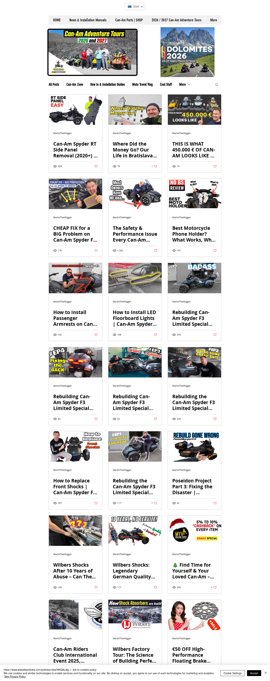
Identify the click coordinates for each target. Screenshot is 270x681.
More (182, 84)
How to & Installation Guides (107, 84)
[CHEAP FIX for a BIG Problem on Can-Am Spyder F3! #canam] (75, 194)
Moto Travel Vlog (142, 84)
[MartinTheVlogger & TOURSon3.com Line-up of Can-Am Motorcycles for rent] (194, 110)
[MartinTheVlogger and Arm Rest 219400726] (75, 278)
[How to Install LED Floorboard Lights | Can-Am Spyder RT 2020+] (135, 278)
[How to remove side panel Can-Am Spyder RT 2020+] (75, 110)
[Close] (265, 673)
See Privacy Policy (15, 676)
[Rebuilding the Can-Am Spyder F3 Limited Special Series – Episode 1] (135, 446)
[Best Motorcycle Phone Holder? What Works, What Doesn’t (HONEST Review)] (194, 194)
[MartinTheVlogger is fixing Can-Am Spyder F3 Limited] (194, 362)
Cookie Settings (233, 673)
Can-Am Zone (74, 84)
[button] (216, 85)
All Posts (54, 84)
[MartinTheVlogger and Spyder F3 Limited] (194, 278)
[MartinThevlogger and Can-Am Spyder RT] (135, 194)
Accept (254, 673)
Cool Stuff (166, 84)
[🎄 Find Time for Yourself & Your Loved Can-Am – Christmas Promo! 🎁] (194, 531)
